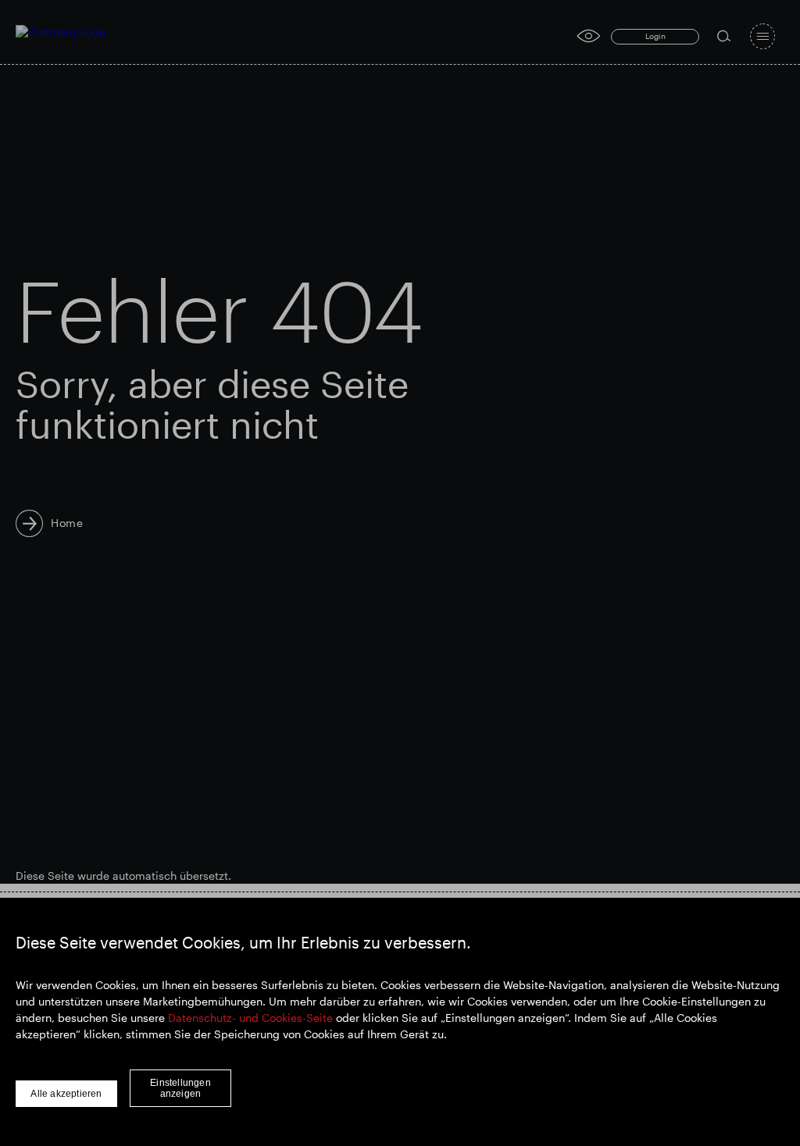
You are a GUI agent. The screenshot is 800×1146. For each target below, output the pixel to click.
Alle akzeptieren (66, 1093)
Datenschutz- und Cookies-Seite (250, 1017)
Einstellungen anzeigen (180, 1088)
